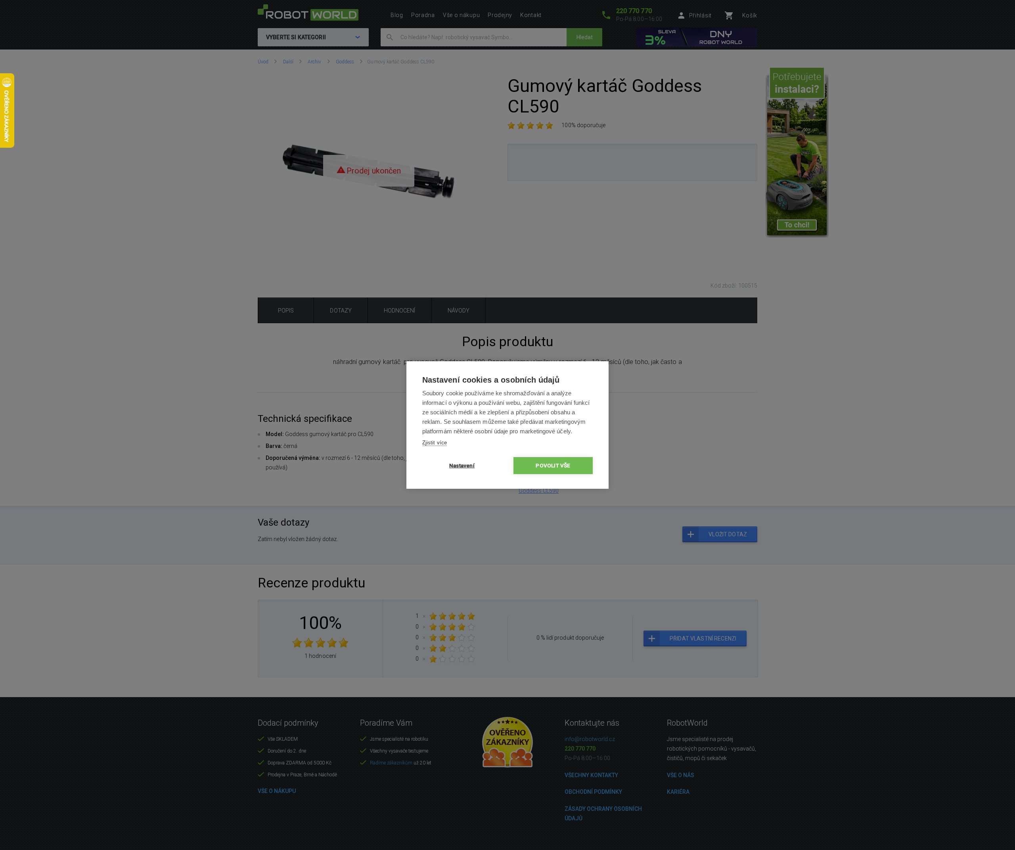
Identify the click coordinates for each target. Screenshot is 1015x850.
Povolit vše (553, 465)
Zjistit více (434, 443)
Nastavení (462, 465)
